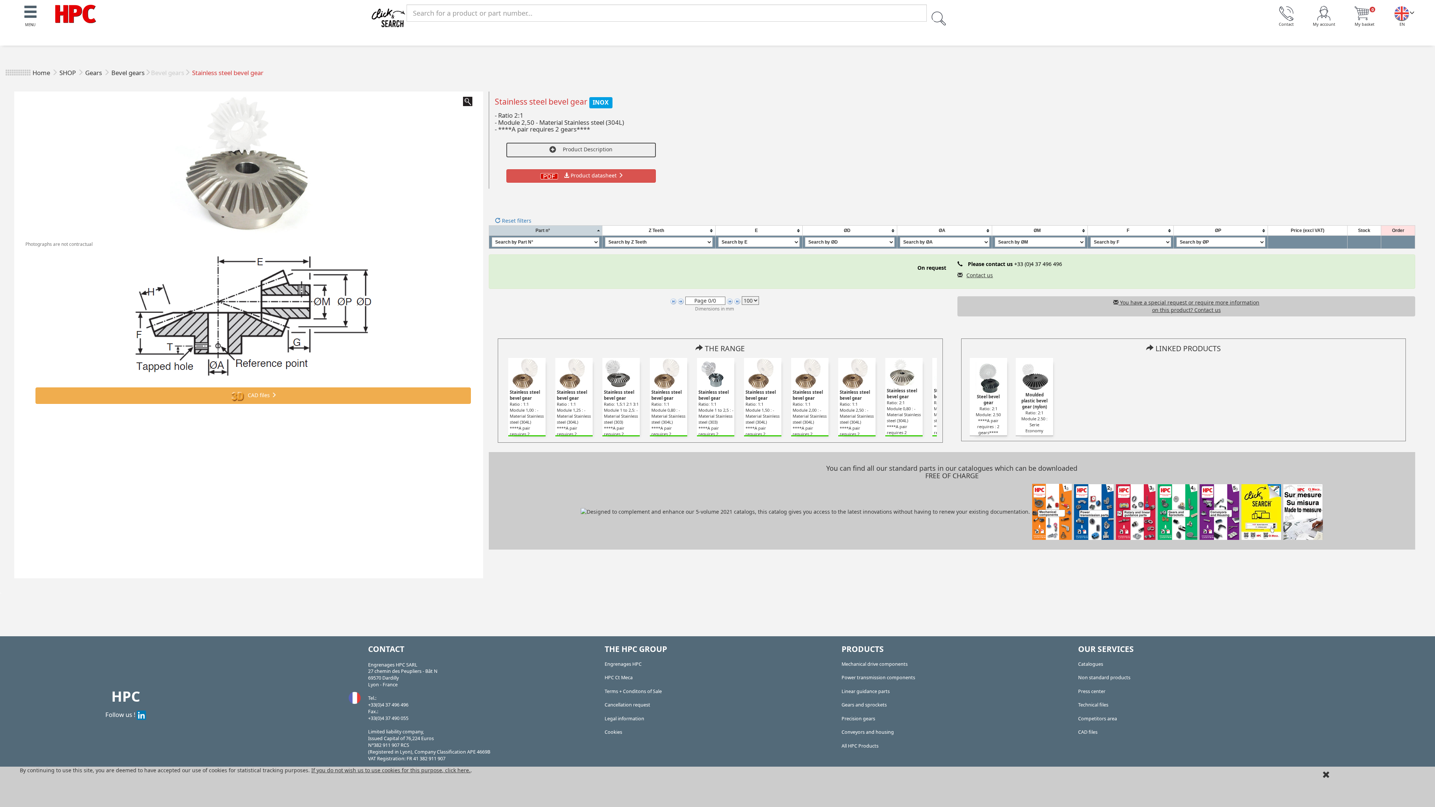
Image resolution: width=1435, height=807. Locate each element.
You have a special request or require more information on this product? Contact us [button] (1188, 306)
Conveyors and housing (868, 732)
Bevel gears (128, 72)
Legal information (624, 718)
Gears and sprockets (864, 705)
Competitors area (1097, 718)
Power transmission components (878, 677)
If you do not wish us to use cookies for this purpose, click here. (390, 770)
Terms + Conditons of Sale (633, 691)
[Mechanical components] (75, 13)
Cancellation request (627, 705)
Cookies (613, 732)
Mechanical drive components (875, 664)
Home (41, 72)
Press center (1091, 691)
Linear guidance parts (866, 691)
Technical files (1093, 705)
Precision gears (858, 718)
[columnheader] (545, 231)
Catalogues (1090, 664)
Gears (94, 72)
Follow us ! (121, 714)
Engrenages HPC (623, 664)
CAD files (258, 395)
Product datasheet (593, 175)
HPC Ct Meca (619, 677)
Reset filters (515, 220)
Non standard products (1104, 677)
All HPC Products (860, 746)
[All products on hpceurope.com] (1261, 511)
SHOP (68, 72)
